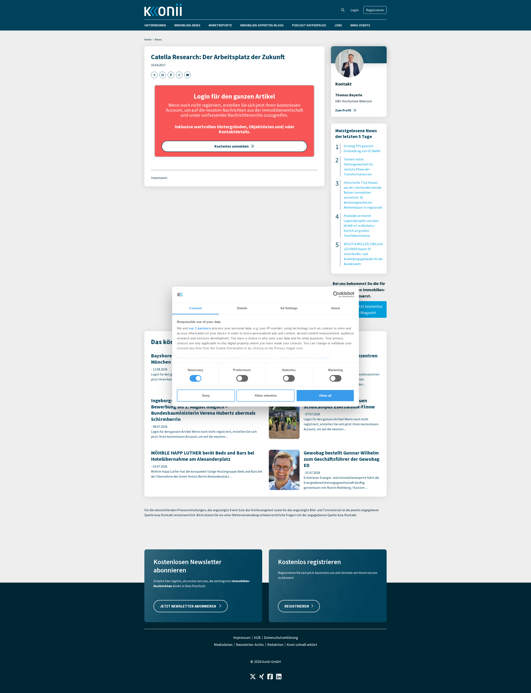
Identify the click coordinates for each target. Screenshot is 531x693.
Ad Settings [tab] (288, 308)
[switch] (242, 378)
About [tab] (335, 308)
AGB (257, 637)
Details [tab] (242, 308)
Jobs (338, 25)
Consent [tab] (195, 308)
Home (148, 39)
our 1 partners (200, 328)
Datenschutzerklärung (281, 637)
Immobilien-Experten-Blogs (262, 25)
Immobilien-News (187, 25)
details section (318, 358)
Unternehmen (155, 25)
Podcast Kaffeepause (309, 25)
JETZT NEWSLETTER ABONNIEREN (188, 606)
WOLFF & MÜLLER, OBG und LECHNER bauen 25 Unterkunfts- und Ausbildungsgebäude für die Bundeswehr (363, 254)
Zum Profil (343, 110)
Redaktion (275, 645)
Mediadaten (223, 645)
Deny (206, 395)
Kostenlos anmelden (231, 146)
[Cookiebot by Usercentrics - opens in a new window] (336, 294)
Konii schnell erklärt (302, 645)
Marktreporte (220, 25)
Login (355, 10)
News (158, 39)
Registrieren (375, 10)
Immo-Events (360, 25)
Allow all (325, 395)
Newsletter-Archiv (250, 645)
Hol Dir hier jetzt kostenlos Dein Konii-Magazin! (359, 309)
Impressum (159, 178)
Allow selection (266, 395)
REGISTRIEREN (297, 606)
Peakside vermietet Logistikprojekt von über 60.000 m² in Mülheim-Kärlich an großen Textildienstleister (361, 226)
